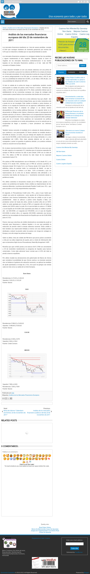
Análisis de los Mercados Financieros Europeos (24, 395)
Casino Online (60, 159)
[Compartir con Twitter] (8, 398)
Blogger (86, 572)
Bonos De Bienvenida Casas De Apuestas (45, 529)
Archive (81, 72)
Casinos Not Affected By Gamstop (67, 147)
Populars (61, 72)
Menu (2, 1)
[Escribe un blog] (6, 398)
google (84, 1)
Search (87, 21)
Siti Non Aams (60, 151)
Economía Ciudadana (8, 572)
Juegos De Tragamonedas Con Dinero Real (45, 531)
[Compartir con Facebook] (11, 398)
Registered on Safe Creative (41, 538)
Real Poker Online (45, 527)
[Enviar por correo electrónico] (3, 398)
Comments (71, 72)
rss (87, 1)
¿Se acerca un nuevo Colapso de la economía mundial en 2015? (75, 133)
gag (13, 393)
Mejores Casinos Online (64, 155)
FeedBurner (79, 552)
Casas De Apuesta (45, 532)
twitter (78, 1)
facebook (81, 1)
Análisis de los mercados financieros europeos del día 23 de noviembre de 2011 (28, 37)
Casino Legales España (64, 163)
